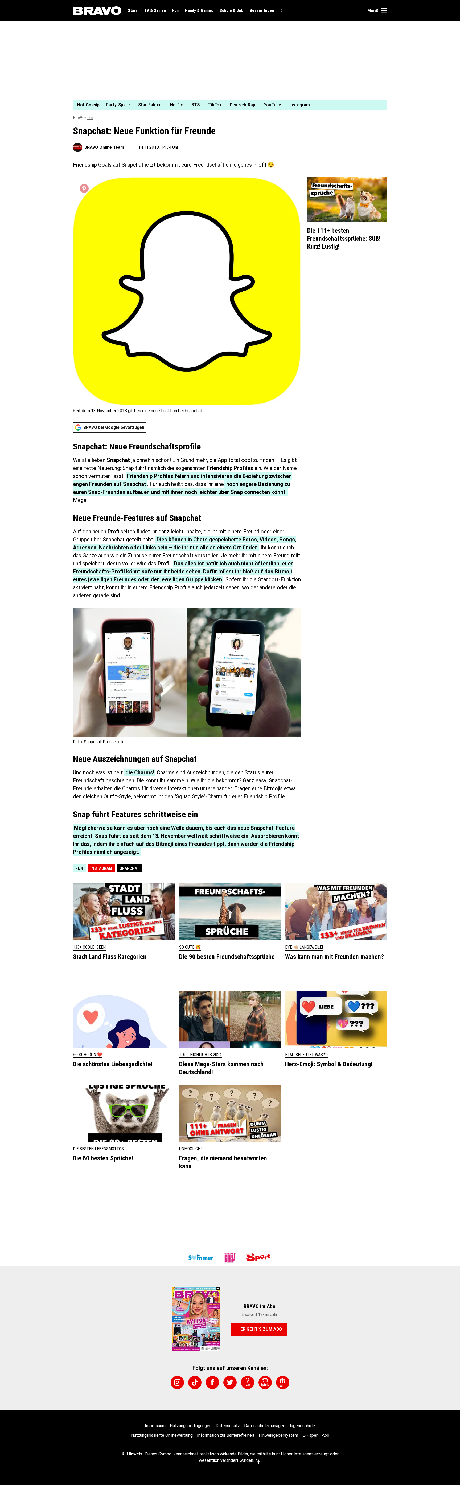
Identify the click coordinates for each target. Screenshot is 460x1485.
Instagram (101, 868)
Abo (325, 1435)
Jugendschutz (302, 1425)
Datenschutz (228, 1425)
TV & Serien (155, 11)
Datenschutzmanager (264, 1425)
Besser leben (262, 11)
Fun (175, 11)
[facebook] (212, 1382)
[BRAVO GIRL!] (230, 1257)
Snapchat (129, 868)
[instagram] (177, 1382)
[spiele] (265, 1382)
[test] (247, 1382)
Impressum (155, 1425)
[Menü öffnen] (384, 10)
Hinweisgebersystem (278, 1435)
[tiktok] (195, 1382)
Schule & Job (231, 11)
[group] (227, 105)
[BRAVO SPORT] (259, 1257)
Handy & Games (199, 11)
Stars (133, 11)
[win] (282, 1382)
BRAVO (79, 117)
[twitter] (230, 1382)
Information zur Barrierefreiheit (225, 1435)
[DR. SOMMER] (200, 1257)
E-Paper (310, 1435)
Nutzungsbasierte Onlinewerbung (162, 1435)
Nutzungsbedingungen (190, 1425)
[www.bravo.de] (97, 10)
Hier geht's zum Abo (259, 1329)
